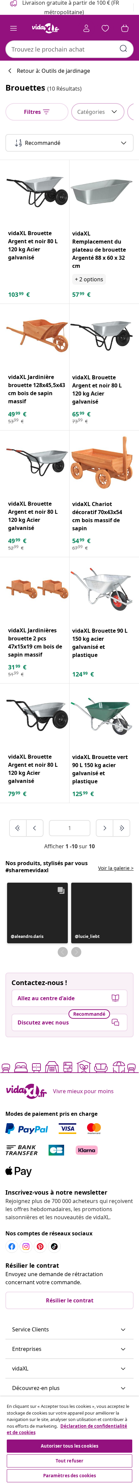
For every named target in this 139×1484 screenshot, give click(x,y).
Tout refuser (70, 1461)
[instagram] (26, 1246)
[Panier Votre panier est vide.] (124, 28)
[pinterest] (40, 1246)
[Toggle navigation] (13, 28)
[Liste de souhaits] (105, 28)
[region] (69, 1440)
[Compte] (86, 28)
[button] (37, 913)
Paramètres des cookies (69, 1476)
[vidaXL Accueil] (45, 28)
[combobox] (69, 49)
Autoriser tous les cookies (69, 1446)
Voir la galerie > (116, 868)
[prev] (35, 828)
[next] (104, 828)
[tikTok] (54, 1246)
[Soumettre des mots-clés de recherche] (123, 48)
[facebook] (11, 1246)
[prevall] (18, 828)
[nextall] (121, 828)
